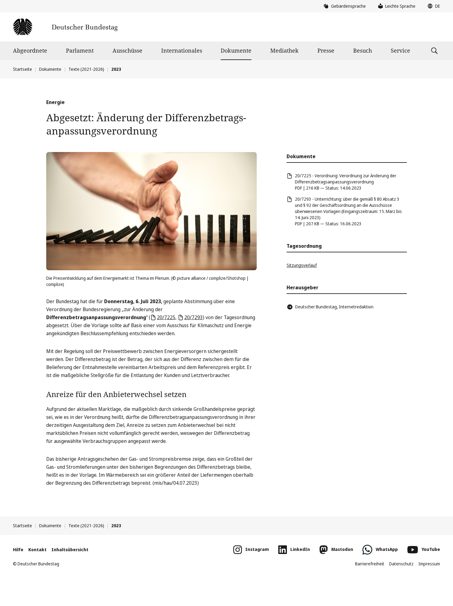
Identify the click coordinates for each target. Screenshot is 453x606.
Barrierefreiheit (369, 564)
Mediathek (284, 50)
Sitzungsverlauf (302, 265)
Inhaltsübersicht (69, 549)
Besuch (362, 50)
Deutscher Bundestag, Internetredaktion (334, 307)
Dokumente (236, 50)
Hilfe (18, 549)
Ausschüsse (127, 50)
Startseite (22, 69)
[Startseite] (65, 26)
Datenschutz (401, 564)
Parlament (80, 50)
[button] (432, 6)
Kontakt (37, 549)
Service (400, 50)
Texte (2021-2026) (86, 69)
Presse (325, 50)
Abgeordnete (30, 50)
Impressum (429, 564)
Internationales (181, 50)
